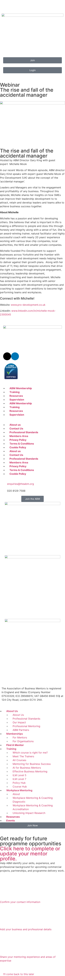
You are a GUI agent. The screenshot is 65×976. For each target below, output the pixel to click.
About (16, 794)
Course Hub (20, 786)
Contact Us (16, 428)
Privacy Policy (17, 439)
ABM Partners (21, 729)
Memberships (14, 733)
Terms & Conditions (21, 443)
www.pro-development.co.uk (28, 304)
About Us (12, 711)
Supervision (16, 399)
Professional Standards (23, 432)
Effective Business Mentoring (30, 771)
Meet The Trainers (23, 756)
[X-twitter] (7, 356)
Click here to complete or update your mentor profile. (30, 853)
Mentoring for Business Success (32, 763)
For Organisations (23, 741)
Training (14, 392)
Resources (16, 395)
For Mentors (20, 737)
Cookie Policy (17, 447)
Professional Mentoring (26, 726)
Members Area (18, 436)
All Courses (19, 760)
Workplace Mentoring (19, 790)
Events (10, 820)
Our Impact (19, 722)
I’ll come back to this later (18, 974)
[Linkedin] (15, 356)
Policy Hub (19, 782)
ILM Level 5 (19, 775)
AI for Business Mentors (27, 767)
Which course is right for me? (30, 752)
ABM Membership (20, 388)
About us (15, 424)
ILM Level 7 (19, 779)
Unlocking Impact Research (29, 813)
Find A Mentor (15, 745)
